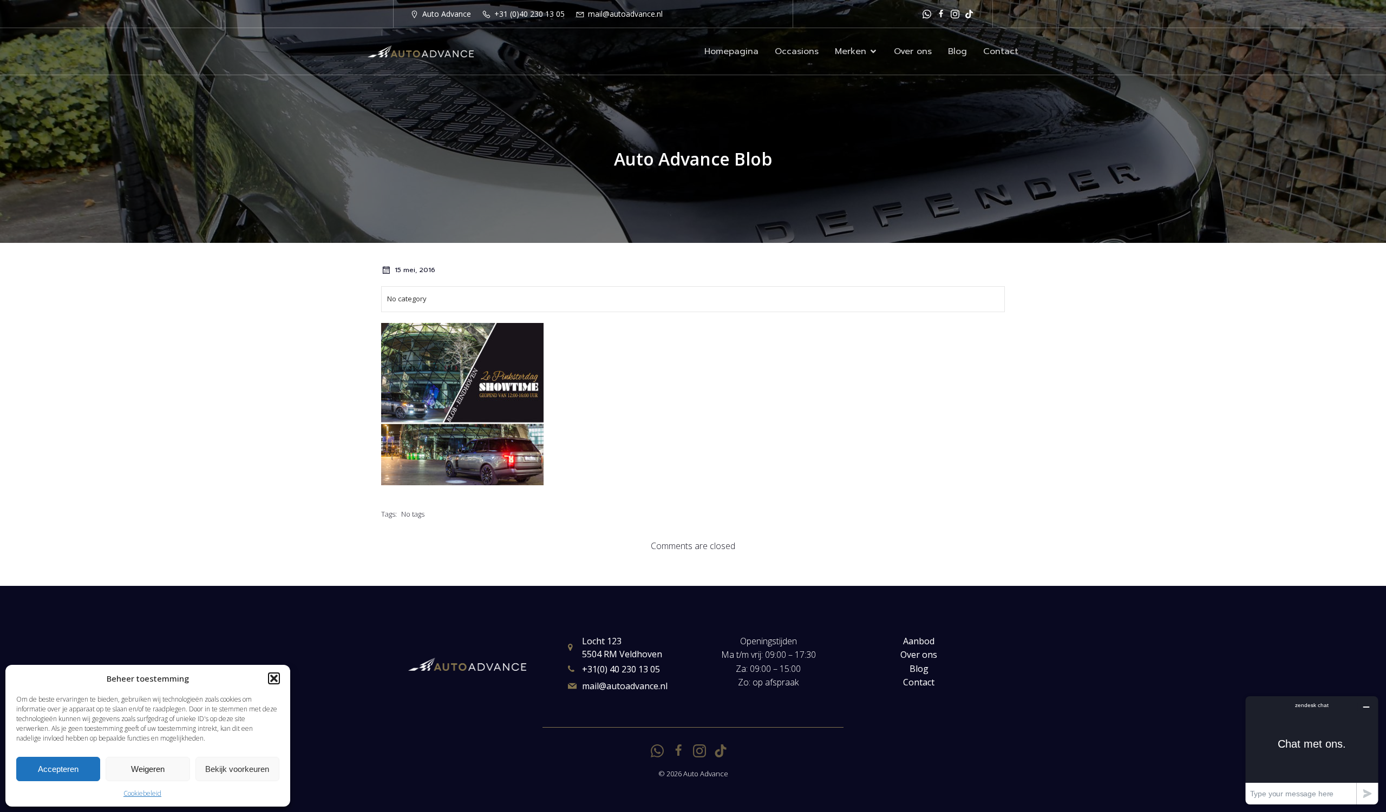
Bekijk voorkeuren (237, 769)
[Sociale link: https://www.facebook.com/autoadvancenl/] (941, 13)
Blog (957, 51)
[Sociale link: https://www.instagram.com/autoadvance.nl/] (955, 13)
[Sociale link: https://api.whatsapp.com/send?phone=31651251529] (927, 13)
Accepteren (58, 769)
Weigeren (148, 769)
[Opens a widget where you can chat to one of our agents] (1311, 750)
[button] (274, 678)
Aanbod (918, 641)
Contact (1000, 51)
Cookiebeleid (142, 793)
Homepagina (731, 51)
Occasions (797, 51)
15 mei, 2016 (415, 270)
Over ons (913, 51)
